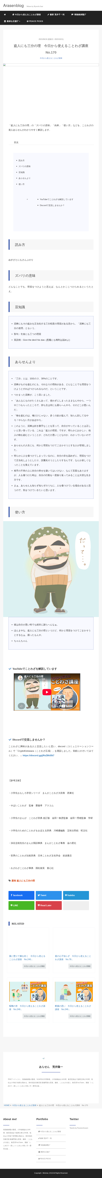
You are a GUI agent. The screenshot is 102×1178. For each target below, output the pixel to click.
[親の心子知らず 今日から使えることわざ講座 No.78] (74, 942)
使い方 (22, 184)
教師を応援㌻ (45, 1152)
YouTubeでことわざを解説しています (56, 199)
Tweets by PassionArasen (79, 1128)
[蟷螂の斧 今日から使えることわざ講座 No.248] (28, 992)
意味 (14, 880)
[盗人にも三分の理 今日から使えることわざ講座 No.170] (51, 91)
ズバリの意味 (25, 166)
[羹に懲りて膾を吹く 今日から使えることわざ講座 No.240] (28, 942)
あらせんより (25, 178)
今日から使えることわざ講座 (27, 14)
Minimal (45, 1173)
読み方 (22, 160)
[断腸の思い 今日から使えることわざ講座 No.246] (74, 992)
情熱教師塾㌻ (80, 14)
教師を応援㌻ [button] (12, 21)
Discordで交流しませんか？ (52, 205)
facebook (18, 895)
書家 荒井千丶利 (57, 14)
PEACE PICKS (36, 21)
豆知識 (22, 172)
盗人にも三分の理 (26, 880)
